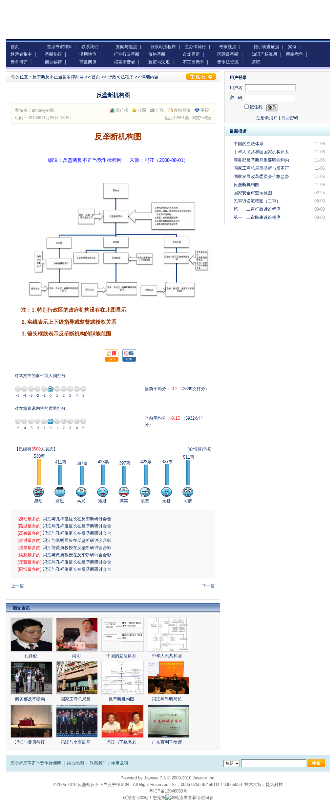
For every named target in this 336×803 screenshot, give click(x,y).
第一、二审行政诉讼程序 (258, 209)
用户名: (237, 87)
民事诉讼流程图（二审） (258, 201)
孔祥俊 (30, 655)
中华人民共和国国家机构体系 (262, 151)
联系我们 (89, 46)
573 (110, 355)
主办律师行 (195, 46)
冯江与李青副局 (76, 742)
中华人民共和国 (167, 655)
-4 (24, 389)
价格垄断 (156, 54)
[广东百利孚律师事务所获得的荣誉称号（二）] (168, 721)
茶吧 (256, 62)
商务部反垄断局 (30, 699)
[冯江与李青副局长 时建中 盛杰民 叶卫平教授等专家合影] (77, 721)
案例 (292, 46)
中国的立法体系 (121, 655)
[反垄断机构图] (122, 678)
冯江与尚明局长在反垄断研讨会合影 (78, 540)
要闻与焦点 (126, 46)
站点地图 (75, 763)
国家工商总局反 (76, 699)
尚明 (76, 655)
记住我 (256, 107)
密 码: (236, 97)
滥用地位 (87, 54)
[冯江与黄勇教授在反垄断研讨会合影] (31, 721)
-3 (31, 389)
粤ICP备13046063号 (168, 791)
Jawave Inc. (204, 777)
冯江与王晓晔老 (121, 742)
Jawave (151, 777)
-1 (44, 389)
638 (127, 355)
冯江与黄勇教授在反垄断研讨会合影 (78, 547)
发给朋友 (182, 110)
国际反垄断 (228, 54)
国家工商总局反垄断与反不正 (262, 168)
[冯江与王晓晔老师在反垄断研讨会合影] (122, 721)
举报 (204, 110)
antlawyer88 (43, 110)
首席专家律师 (60, 46)
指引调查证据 (266, 46)
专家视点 (227, 46)
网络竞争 (294, 54)
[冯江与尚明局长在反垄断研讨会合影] (168, 678)
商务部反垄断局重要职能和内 (262, 160)
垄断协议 (53, 54)
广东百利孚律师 (167, 742)
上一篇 (17, 585)
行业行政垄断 (126, 54)
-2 (37, 389)
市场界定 (191, 54)
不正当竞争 (193, 62)
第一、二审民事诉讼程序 (258, 217)
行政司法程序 (163, 46)
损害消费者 (124, 62)
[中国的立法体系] (122, 635)
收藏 (142, 110)
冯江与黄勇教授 (30, 742)
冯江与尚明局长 (167, 699)
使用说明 (119, 763)
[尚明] (77, 635)
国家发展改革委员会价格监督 (262, 176)
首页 (14, 46)
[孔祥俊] (31, 635)
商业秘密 (53, 62)
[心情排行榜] (200, 449)
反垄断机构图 (122, 699)
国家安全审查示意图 (253, 192)
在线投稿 (201, 77)
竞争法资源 (228, 62)
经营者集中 (21, 54)
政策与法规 (159, 62)
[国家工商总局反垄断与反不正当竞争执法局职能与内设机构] (77, 678)
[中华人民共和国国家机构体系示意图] (168, 635)
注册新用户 (267, 117)
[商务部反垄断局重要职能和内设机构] (31, 678)
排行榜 (122, 110)
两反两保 (87, 62)
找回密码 (289, 117)
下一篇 (208, 585)
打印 (160, 110)
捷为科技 (274, 784)
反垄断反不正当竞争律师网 (58, 76)
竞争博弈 (19, 62)
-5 (17, 389)
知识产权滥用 (264, 54)
